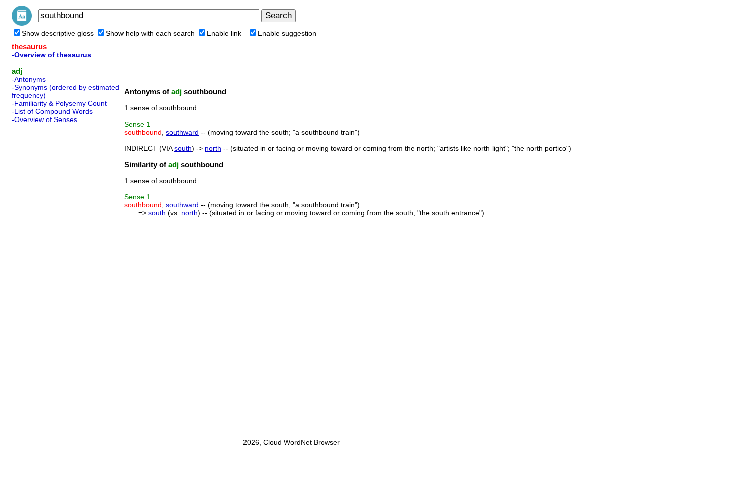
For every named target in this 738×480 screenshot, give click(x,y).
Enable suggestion (287, 33)
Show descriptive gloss (58, 33)
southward (182, 132)
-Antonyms (29, 79)
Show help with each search (150, 33)
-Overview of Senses (44, 119)
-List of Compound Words (52, 111)
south (183, 148)
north (213, 148)
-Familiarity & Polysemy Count (59, 103)
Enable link (224, 33)
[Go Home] (22, 23)
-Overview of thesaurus (51, 55)
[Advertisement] (52, 277)
